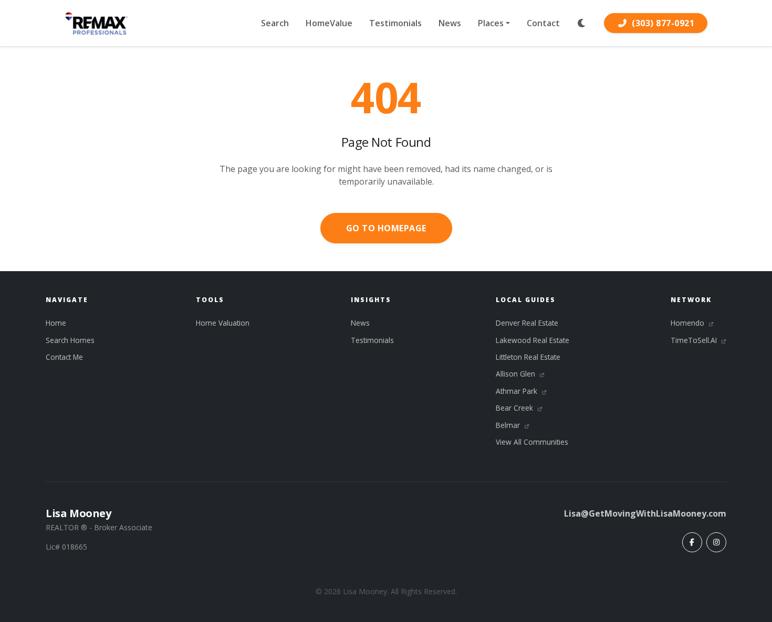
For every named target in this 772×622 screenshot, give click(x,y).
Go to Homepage (386, 228)
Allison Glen (516, 374)
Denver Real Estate (527, 323)
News (450, 23)
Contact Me (64, 357)
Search (275, 23)
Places (491, 23)
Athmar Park (517, 391)
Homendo (688, 323)
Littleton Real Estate (528, 357)
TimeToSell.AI (695, 340)
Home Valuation (222, 323)
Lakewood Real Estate (532, 340)
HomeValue (329, 23)
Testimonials (395, 23)
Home (56, 323)
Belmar (509, 425)
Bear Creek (515, 408)
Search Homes (70, 340)
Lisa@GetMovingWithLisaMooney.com (645, 513)
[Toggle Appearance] (581, 23)
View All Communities (532, 442)
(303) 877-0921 (663, 23)
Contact (543, 23)
